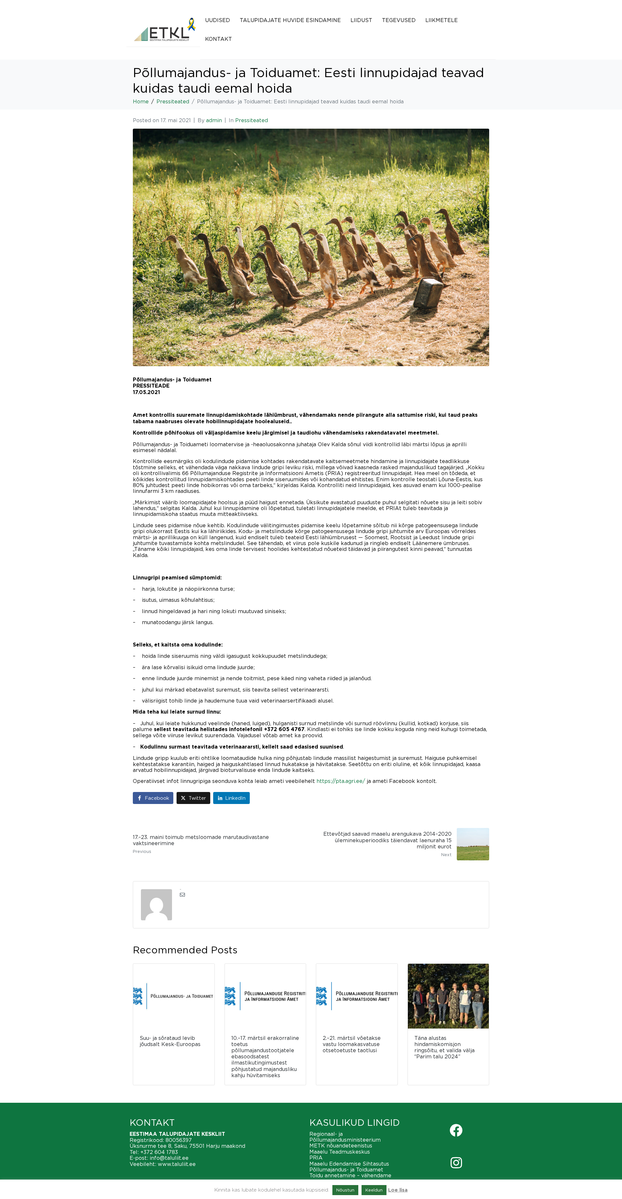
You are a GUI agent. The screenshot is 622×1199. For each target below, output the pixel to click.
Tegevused (399, 20)
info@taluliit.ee (169, 1158)
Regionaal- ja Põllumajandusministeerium (345, 1137)
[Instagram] (456, 1163)
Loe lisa (398, 1190)
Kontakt (218, 39)
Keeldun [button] (374, 1190)
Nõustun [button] (345, 1190)
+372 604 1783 (159, 1152)
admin (214, 120)
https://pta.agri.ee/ (341, 781)
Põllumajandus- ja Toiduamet (346, 1169)
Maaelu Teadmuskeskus (339, 1152)
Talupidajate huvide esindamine (290, 20)
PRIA (316, 1157)
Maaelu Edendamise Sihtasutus (349, 1164)
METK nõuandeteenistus (340, 1145)
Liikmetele (441, 20)
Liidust (361, 20)
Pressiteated (251, 120)
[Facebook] (456, 1130)
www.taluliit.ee (177, 1164)
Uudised (217, 20)
